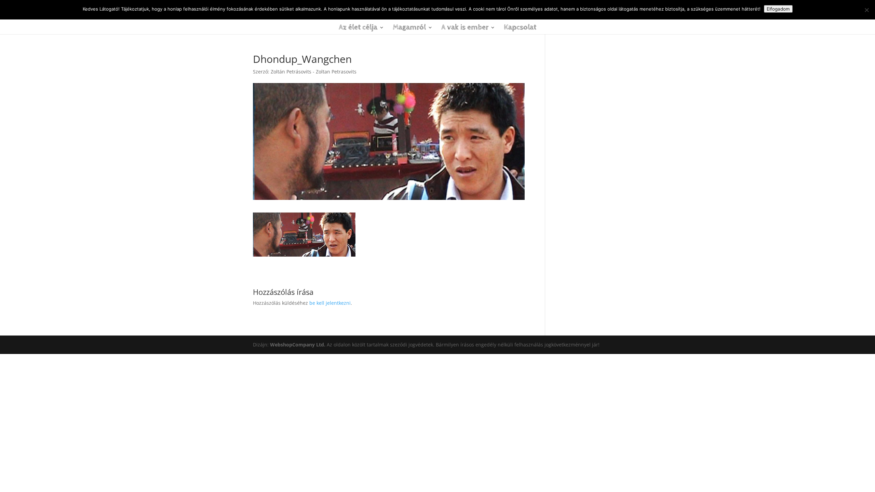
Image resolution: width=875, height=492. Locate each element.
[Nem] (866, 9)
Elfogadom (778, 9)
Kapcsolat (520, 28)
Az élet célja (358, 28)
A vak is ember (464, 28)
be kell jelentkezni (330, 303)
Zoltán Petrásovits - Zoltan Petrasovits (313, 71)
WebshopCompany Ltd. (298, 344)
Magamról (409, 28)
